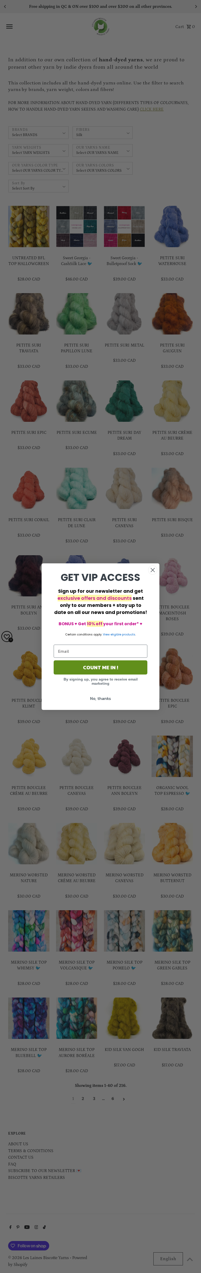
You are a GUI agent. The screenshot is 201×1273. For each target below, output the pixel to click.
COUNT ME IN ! (100, 667)
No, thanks (100, 698)
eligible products (122, 634)
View (106, 634)
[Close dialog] (152, 570)
